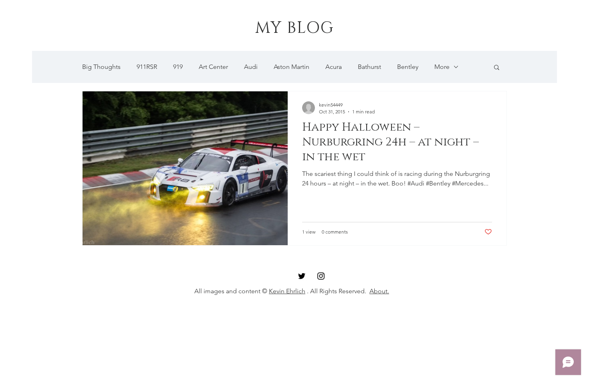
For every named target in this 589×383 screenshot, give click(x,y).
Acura (333, 67)
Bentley (407, 67)
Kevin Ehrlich (287, 291)
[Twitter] (302, 276)
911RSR (147, 67)
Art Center (213, 67)
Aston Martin (291, 67)
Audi (251, 67)
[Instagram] (321, 276)
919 (178, 67)
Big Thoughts (101, 67)
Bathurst (369, 67)
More (442, 67)
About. (379, 291)
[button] (496, 68)
